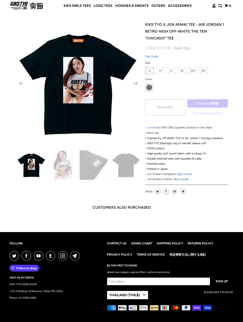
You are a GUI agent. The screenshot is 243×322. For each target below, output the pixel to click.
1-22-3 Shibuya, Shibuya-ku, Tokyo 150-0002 (36, 291)
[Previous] (21, 83)
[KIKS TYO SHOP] (26, 6)
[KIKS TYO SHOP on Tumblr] (51, 256)
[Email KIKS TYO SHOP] (76, 256)
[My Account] (214, 6)
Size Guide (151, 56)
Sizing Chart (141, 243)
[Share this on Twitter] (157, 191)
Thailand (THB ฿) (125, 295)
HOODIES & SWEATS (132, 6)
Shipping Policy (170, 243)
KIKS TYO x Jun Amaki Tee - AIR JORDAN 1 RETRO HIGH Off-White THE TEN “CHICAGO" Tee (184, 31)
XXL (192, 70)
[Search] (220, 6)
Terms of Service (151, 254)
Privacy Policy (119, 254)
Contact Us (116, 243)
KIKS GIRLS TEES (77, 6)
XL (182, 70)
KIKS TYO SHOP (223, 292)
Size (147, 63)
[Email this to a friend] (182, 191)
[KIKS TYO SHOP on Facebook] (27, 256)
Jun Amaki (153, 127)
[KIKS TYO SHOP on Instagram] (63, 256)
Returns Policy (200, 243)
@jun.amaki (184, 174)
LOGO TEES (103, 6)
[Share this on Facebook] (165, 191)
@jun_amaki (181, 179)
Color (148, 79)
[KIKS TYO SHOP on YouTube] (39, 256)
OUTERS (158, 6)
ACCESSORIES (180, 6)
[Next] (135, 83)
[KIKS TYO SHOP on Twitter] (15, 256)
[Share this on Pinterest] (174, 191)
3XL (203, 70)
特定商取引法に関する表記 (188, 254)
